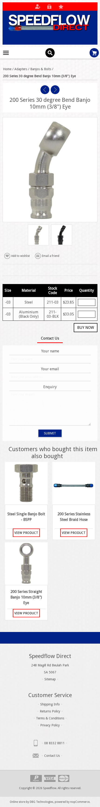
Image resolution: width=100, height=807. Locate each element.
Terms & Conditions (50, 718)
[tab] (50, 338)
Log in (49, 6)
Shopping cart (94, 52)
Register (37, 6)
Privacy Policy (50, 725)
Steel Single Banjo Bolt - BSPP (26, 517)
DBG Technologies (41, 802)
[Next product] (55, 89)
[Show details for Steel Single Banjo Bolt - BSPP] (26, 483)
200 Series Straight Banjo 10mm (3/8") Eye (26, 597)
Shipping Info (50, 704)
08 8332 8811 (54, 743)
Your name (50, 351)
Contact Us (52, 755)
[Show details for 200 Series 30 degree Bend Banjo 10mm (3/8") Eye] (38, 235)
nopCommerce (80, 802)
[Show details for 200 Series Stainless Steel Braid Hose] (73, 483)
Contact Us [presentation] (50, 338)
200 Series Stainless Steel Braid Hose (73, 517)
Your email (50, 369)
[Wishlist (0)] (61, 6)
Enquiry (50, 387)
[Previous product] (44, 89)
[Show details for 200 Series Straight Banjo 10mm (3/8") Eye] (26, 563)
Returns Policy (50, 711)
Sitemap (50, 679)
